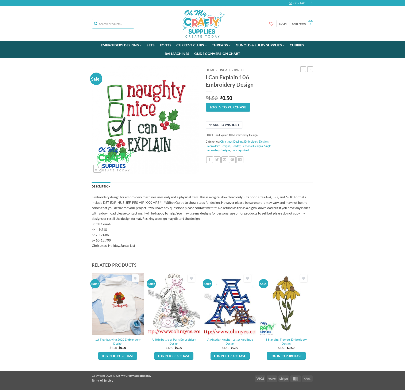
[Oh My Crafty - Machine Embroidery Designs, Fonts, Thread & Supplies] (202, 23)
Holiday (235, 146)
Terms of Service (102, 380)
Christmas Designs (231, 141)
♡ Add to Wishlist (224, 125)
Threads (220, 45)
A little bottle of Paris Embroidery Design (174, 341)
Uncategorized (231, 70)
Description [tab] (101, 186)
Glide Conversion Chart (217, 53)
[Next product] (303, 69)
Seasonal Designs (252, 146)
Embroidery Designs (120, 45)
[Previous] (92, 321)
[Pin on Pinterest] (232, 159)
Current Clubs (190, 45)
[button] (302, 23)
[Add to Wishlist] (135, 278)
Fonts (165, 45)
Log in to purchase (228, 107)
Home (210, 70)
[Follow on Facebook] (311, 3)
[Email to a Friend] (224, 159)
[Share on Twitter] (217, 159)
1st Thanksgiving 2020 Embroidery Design (117, 341)
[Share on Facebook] (209, 159)
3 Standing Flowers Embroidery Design (286, 341)
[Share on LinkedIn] (239, 159)
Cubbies (297, 45)
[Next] (312, 321)
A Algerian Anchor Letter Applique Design (230, 341)
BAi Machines (177, 53)
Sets (151, 45)
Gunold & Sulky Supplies (259, 45)
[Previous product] (310, 69)
